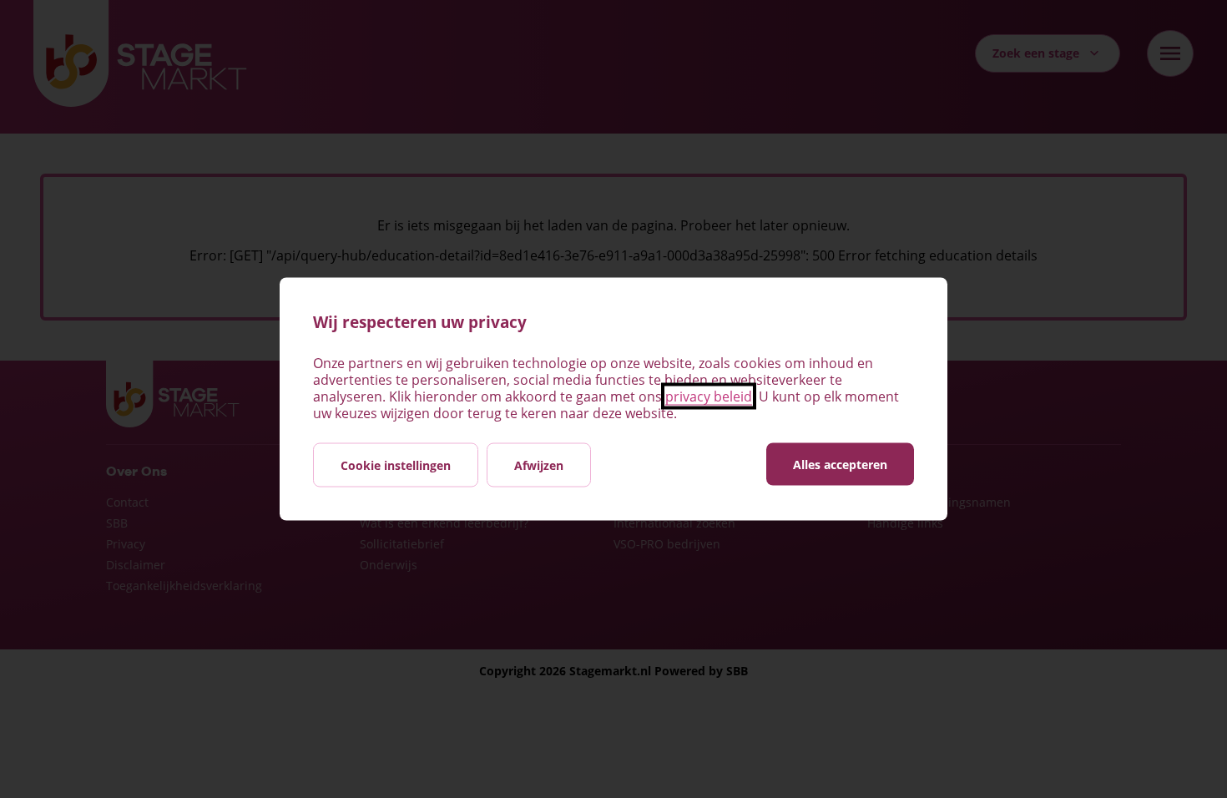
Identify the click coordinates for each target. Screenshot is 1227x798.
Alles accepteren (840, 464)
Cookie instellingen (396, 465)
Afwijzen (538, 465)
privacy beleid (708, 396)
